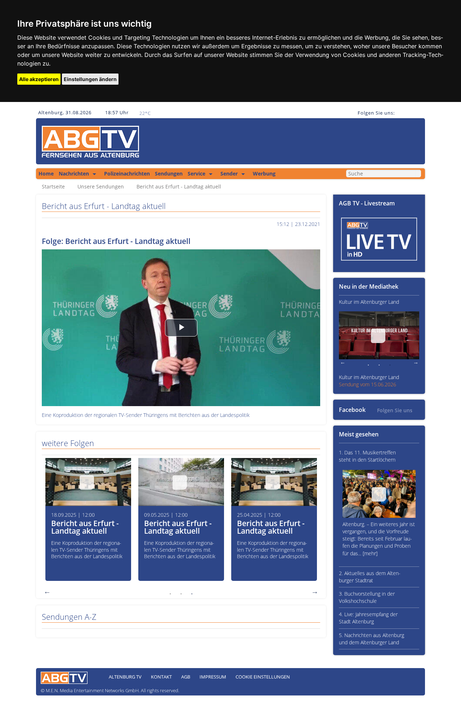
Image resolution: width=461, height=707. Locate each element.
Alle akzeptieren (39, 79)
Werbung (264, 173)
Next (314, 591)
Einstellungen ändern (90, 79)
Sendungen (169, 173)
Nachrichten (74, 173)
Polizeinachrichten (127, 173)
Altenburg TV (125, 676)
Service (196, 173)
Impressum (213, 676)
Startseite (53, 186)
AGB (185, 676)
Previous (47, 591)
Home (46, 173)
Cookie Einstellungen (263, 676)
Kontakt (161, 676)
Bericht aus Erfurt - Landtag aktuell (178, 186)
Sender (229, 173)
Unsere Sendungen (100, 186)
